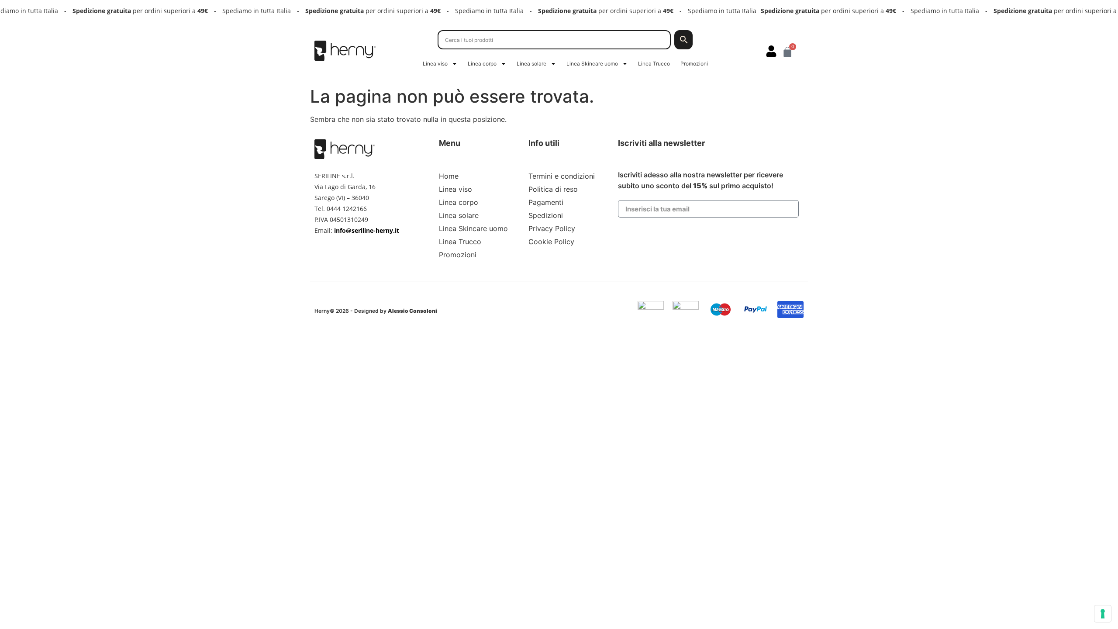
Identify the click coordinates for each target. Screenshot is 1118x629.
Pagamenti (545, 202)
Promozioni (694, 63)
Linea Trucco (654, 63)
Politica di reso (553, 189)
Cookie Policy (551, 241)
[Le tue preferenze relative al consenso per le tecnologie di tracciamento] (1102, 613)
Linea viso (435, 63)
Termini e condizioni (561, 176)
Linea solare (531, 63)
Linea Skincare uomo (592, 63)
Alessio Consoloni (412, 311)
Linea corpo (482, 63)
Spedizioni (545, 215)
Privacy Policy (551, 228)
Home (449, 176)
